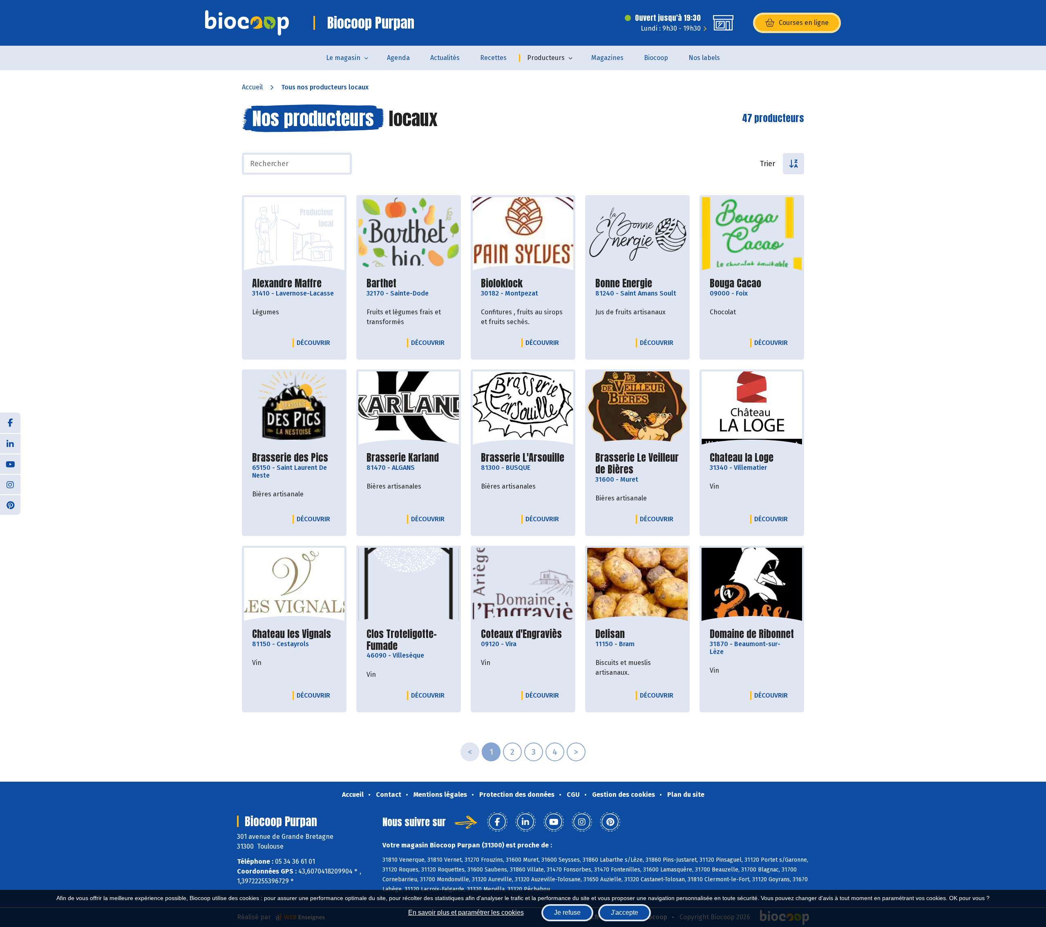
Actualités (445, 58)
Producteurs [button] (546, 58)
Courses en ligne (804, 23)
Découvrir (315, 342)
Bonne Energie (623, 283)
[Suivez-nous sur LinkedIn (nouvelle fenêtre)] (10, 443)
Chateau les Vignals (291, 634)
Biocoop (656, 58)
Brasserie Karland (403, 458)
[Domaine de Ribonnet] (752, 585)
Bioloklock (502, 283)
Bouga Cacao (735, 283)
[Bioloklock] (523, 234)
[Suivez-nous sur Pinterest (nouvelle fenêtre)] (10, 504)
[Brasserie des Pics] (294, 408)
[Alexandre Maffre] (294, 234)
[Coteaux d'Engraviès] (523, 585)
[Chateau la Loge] (752, 408)
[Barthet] (408, 234)
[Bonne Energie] (637, 234)
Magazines (607, 58)
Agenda (398, 58)
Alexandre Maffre (287, 283)
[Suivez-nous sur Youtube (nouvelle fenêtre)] (10, 463)
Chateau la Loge (741, 458)
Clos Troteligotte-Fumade (409, 640)
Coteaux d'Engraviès (521, 634)
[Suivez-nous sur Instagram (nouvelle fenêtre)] (10, 484)
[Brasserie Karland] (408, 408)
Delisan (610, 634)
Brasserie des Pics (290, 458)
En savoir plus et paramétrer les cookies (466, 912)
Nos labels (704, 58)
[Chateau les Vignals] (294, 585)
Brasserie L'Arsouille (522, 458)
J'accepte (624, 912)
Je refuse (567, 912)
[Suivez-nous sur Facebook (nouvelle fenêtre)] (10, 423)
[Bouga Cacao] (752, 234)
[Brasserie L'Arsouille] (523, 408)
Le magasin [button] (343, 58)
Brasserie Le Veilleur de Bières (637, 464)
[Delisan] (637, 585)
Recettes (493, 58)
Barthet (381, 283)
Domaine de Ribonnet (752, 634)
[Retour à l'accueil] (247, 23)
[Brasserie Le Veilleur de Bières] (637, 408)
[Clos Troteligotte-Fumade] (408, 585)
